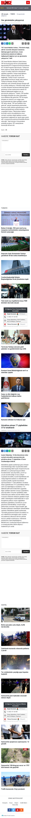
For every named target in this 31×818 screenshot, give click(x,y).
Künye (11, 803)
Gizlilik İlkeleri (23, 803)
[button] (23, 43)
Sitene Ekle (15, 805)
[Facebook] (2, 43)
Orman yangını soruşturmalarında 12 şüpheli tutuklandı (19, 8)
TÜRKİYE (12, 14)
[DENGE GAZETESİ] (6, 2)
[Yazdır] (12, 43)
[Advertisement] (15, 187)
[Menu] (28, 2)
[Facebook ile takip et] (10, 810)
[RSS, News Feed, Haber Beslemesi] (21, 810)
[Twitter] (5, 43)
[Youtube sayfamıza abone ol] (17, 810)
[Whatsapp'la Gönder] (10, 43)
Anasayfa (5, 14)
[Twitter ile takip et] (13, 810)
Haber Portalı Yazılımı (9, 815)
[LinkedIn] (7, 43)
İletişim (16, 803)
